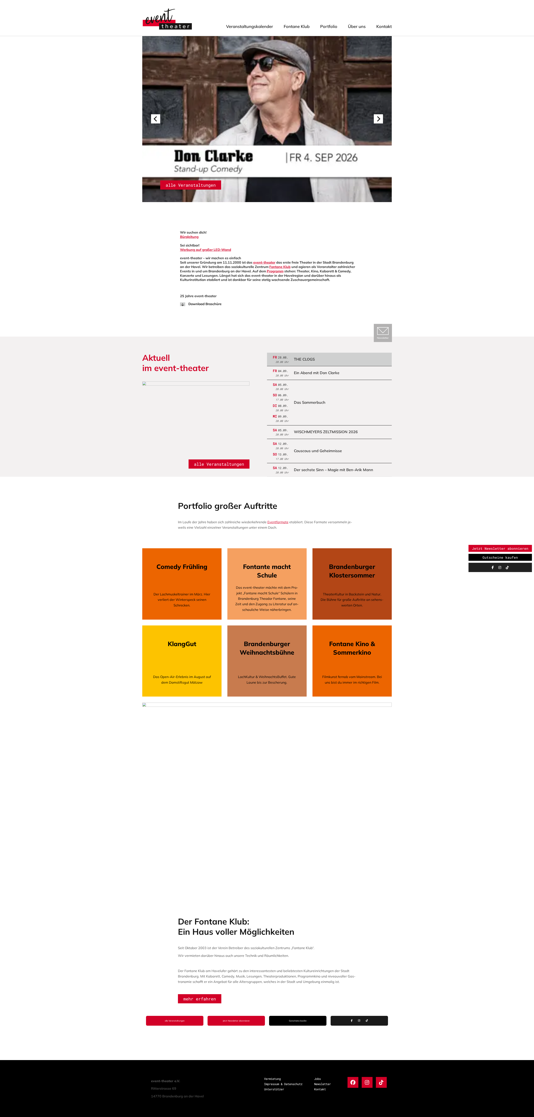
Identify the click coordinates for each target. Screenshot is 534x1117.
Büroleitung (189, 237)
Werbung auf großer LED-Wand (205, 250)
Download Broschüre (205, 304)
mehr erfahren (199, 998)
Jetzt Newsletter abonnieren (236, 1020)
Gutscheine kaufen (298, 1020)
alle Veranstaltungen (191, 185)
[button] (155, 119)
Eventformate (277, 522)
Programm (275, 271)
